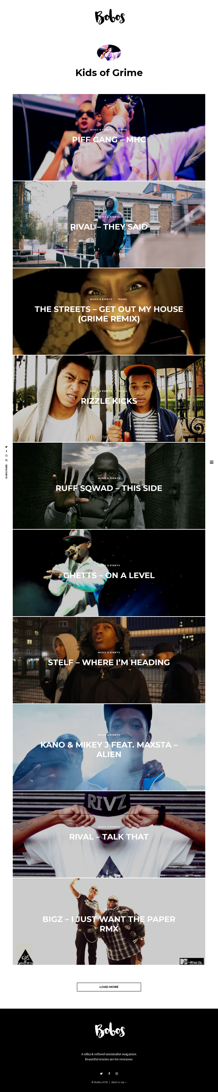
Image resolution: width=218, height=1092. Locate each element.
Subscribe (6, 471)
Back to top (118, 1082)
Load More (109, 987)
